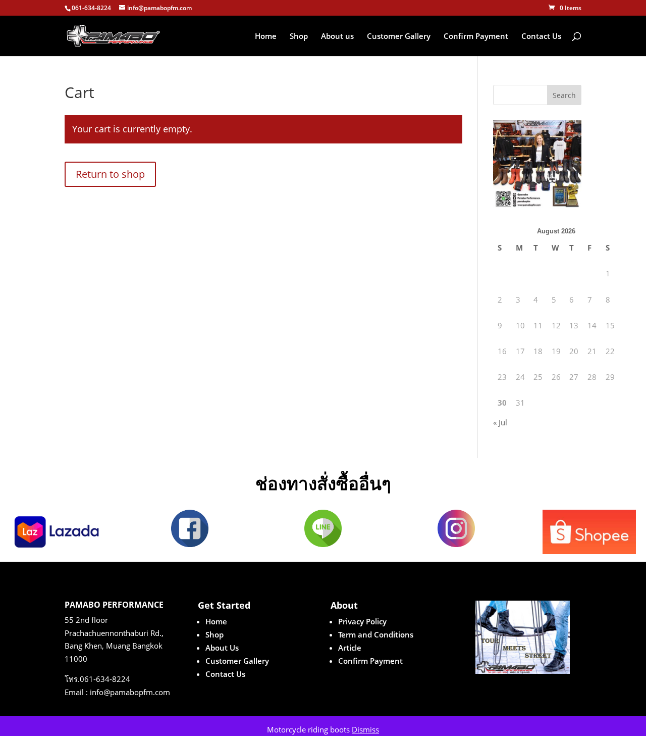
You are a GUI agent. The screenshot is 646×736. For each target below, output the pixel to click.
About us (337, 36)
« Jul (500, 422)
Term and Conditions (375, 634)
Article (349, 648)
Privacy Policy (362, 621)
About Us (222, 648)
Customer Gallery (398, 36)
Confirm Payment (476, 36)
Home (266, 36)
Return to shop (110, 174)
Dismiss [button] (365, 729)
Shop (299, 36)
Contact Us (541, 36)
